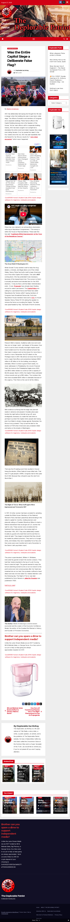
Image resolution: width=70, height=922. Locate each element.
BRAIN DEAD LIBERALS (37, 766)
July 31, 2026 (43, 805)
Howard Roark (21, 778)
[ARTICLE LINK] (10, 585)
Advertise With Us (41, 911)
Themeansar (4, 913)
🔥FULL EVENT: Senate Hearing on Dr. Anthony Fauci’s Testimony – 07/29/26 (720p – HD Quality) (58, 80)
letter (33, 298)
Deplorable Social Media (53, 911)
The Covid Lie (37, 768)
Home (37, 907)
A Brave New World (12, 48)
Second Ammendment (8, 797)
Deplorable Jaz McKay (22, 70)
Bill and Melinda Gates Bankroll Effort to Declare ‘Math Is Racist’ (15, 710)
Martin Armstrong (12, 109)
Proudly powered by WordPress (10, 912)
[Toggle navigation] (34, 39)
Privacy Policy (58, 914)
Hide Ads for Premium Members (44, 914)
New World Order (7, 766)
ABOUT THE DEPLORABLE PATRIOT (50, 907)
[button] (64, 39)
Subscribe (39, 918)
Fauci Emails (58, 797)
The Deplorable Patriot (8, 23)
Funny (40, 797)
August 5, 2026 (10, 805)
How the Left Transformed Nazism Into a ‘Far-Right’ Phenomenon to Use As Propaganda (32, 711)
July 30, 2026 (60, 805)
